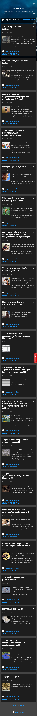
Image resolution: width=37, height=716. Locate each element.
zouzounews (18, 8)
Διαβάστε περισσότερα (10, 54)
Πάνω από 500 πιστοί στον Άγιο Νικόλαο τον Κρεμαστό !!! (15, 511)
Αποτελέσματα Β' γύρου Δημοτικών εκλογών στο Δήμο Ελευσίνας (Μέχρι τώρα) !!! (16, 369)
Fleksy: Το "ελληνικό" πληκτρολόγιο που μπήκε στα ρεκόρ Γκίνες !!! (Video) (15, 96)
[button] (33, 27)
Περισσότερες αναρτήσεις (18, 705)
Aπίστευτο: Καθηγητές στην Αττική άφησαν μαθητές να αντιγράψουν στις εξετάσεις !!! (16, 234)
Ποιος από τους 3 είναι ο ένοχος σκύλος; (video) (13, 303)
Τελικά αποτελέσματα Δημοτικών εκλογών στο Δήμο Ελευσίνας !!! (16, 335)
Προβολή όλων (29, 19)
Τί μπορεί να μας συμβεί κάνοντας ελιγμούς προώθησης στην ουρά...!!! (13, 132)
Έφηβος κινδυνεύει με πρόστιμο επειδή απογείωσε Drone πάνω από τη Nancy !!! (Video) (15, 404)
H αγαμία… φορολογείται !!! (14, 167)
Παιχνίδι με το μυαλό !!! (12, 609)
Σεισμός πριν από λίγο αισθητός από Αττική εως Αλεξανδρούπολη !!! (13, 642)
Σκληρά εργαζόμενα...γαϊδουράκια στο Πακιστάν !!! (15, 475)
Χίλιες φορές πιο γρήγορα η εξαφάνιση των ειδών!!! (14, 199)
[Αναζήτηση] (34, 4)
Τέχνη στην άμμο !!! (10, 676)
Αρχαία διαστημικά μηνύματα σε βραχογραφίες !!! (15, 441)
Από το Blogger (20, 712)
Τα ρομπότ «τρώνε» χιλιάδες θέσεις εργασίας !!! (15, 269)
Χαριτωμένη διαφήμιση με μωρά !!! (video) (13, 578)
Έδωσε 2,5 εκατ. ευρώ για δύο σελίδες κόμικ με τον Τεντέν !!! (16, 544)
